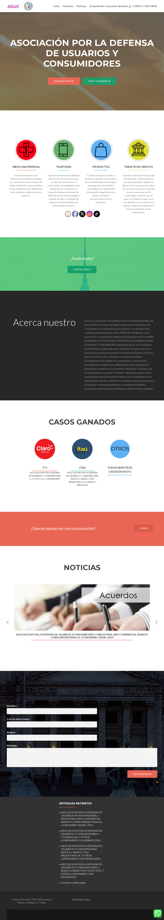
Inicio (56, 6)
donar (143, 528)
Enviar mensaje (142, 774)
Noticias (81, 6)
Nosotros (68, 6)
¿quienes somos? (64, 81)
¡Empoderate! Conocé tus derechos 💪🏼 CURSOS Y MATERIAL (123, 6)
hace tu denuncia (100, 81)
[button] (8, 622)
